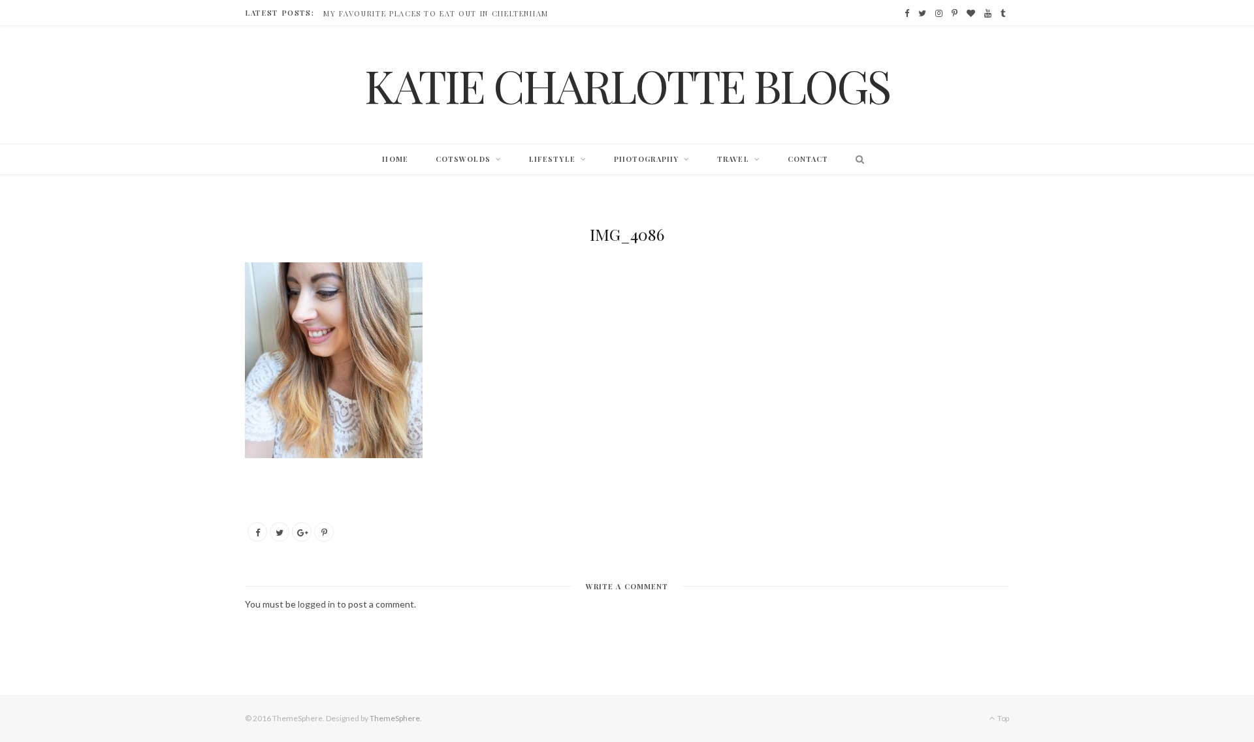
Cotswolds (463, 159)
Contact (808, 159)
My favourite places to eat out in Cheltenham (436, 13)
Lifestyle (552, 159)
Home (395, 159)
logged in (316, 604)
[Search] (856, 159)
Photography (646, 159)
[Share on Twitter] (279, 532)
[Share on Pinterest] (324, 532)
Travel (733, 159)
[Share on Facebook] (257, 532)
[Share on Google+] (302, 532)
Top (1002, 718)
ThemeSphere (395, 718)
